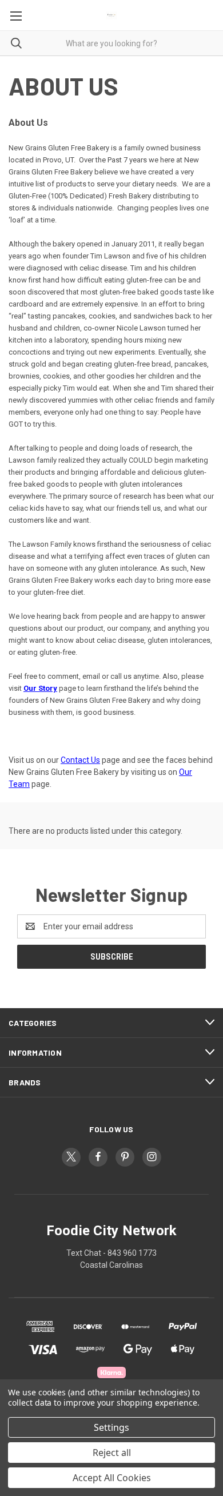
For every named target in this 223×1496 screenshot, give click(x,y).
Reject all (112, 1452)
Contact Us (80, 760)
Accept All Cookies (112, 1477)
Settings (111, 1427)
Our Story (40, 688)
